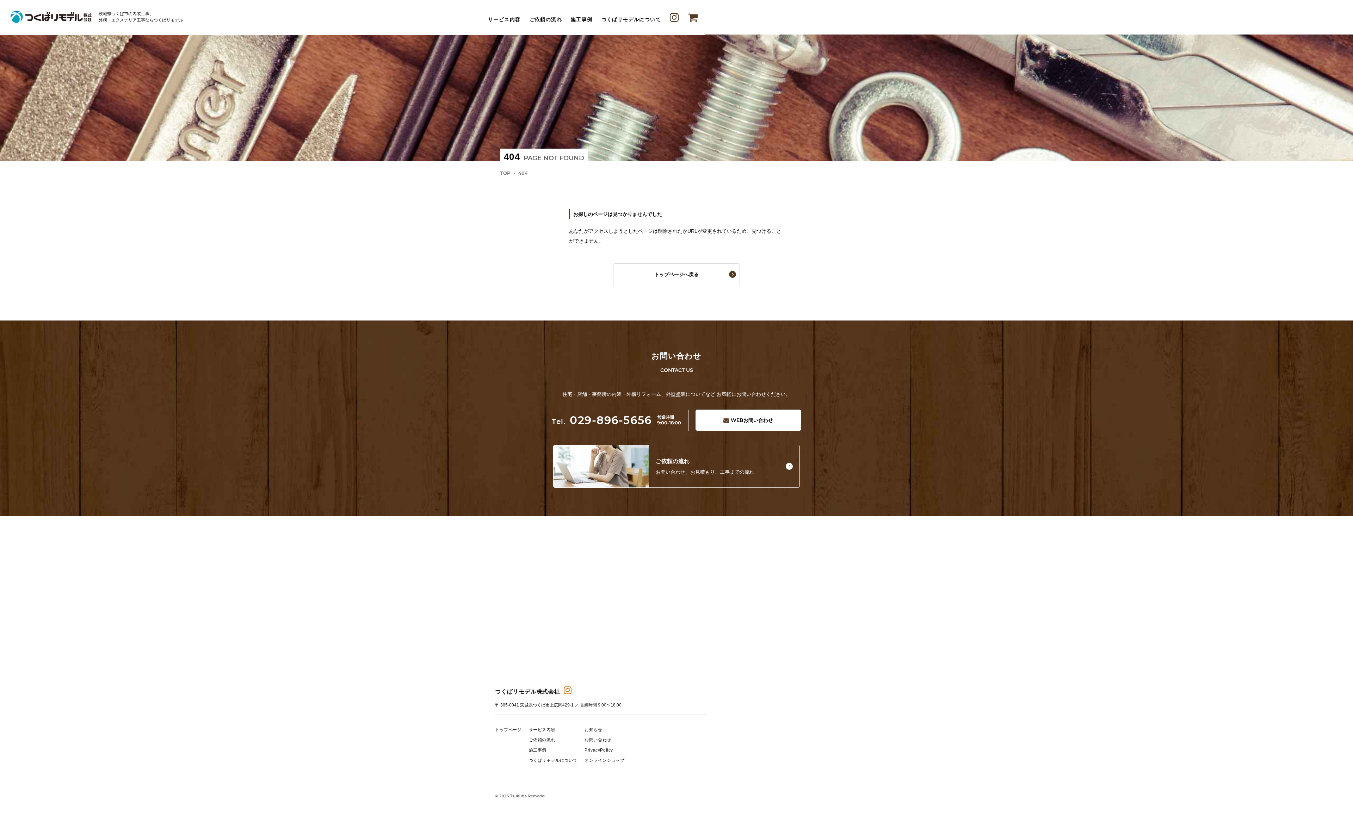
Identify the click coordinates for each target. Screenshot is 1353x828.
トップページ (508, 729)
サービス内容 (504, 20)
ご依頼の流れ (546, 20)
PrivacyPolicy (599, 750)
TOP (505, 173)
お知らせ (593, 729)
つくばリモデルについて (631, 20)
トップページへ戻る (676, 274)
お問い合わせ (752, 420)
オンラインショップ (604, 760)
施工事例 (582, 20)
